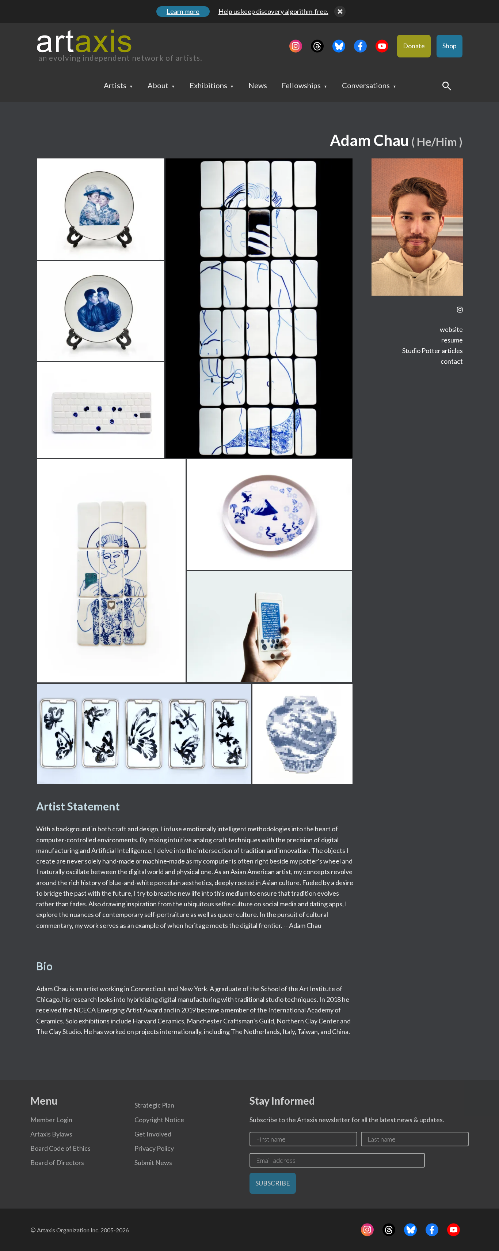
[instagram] (460, 309)
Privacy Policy (154, 1148)
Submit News (153, 1162)
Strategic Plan (154, 1105)
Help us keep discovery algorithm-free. (273, 11)
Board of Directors (57, 1162)
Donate (414, 46)
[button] (100, 209)
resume (452, 340)
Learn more (183, 11)
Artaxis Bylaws (51, 1134)
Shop (449, 46)
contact (452, 361)
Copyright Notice (159, 1120)
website (451, 329)
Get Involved (152, 1134)
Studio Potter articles (432, 351)
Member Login (51, 1120)
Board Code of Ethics (60, 1148)
